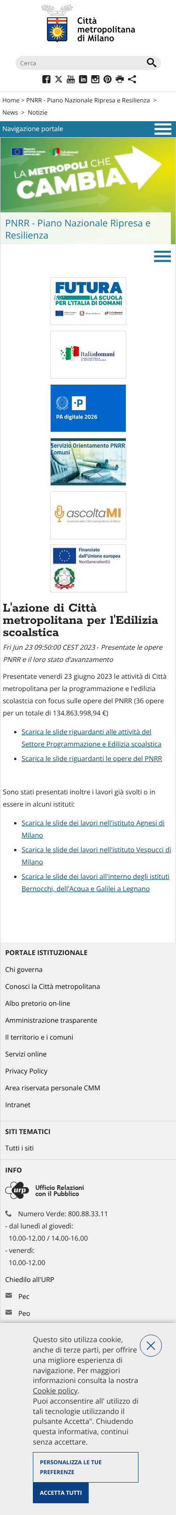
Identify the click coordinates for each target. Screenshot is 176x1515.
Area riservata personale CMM (52, 1088)
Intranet (18, 1105)
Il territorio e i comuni (39, 1037)
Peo (24, 1313)
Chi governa (24, 969)
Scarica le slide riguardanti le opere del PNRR (92, 758)
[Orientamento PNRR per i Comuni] (88, 483)
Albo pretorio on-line (37, 1003)
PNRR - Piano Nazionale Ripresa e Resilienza (88, 100)
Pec (24, 1296)
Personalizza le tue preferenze (71, 1467)
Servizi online (25, 1054)
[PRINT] (119, 80)
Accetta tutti (61, 1493)
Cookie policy (55, 1390)
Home (11, 100)
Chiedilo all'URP (30, 1279)
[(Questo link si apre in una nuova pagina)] (46, 80)
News (10, 112)
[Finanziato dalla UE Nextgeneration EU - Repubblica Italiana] (88, 590)
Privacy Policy (26, 1071)
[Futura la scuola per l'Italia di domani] (88, 323)
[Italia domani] (88, 376)
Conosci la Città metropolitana (52, 986)
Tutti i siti (19, 1148)
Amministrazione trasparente (51, 1020)
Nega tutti (151, 1346)
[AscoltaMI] (88, 537)
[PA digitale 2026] (88, 430)
